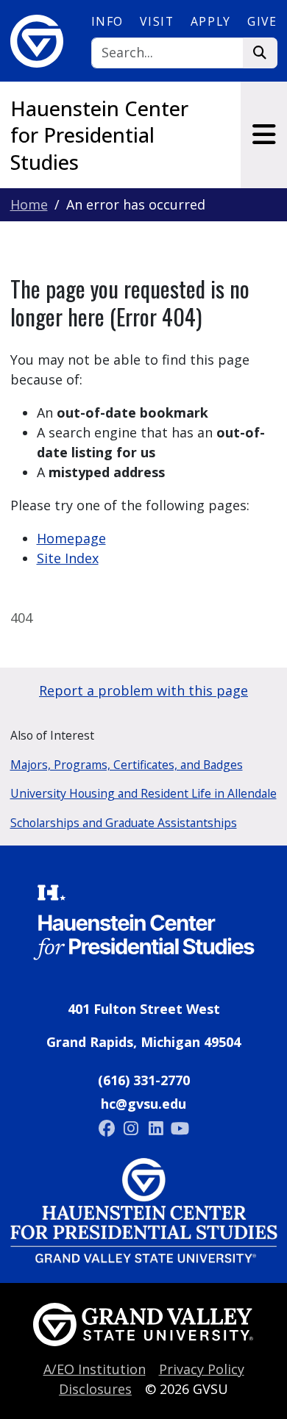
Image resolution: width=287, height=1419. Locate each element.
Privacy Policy (201, 1369)
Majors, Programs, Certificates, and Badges (126, 765)
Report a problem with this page (143, 690)
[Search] (260, 53)
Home (29, 204)
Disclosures (95, 1389)
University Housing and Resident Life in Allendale (143, 793)
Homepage (71, 538)
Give (262, 21)
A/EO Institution (94, 1369)
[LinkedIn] (158, 1128)
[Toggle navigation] (264, 135)
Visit (157, 21)
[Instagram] (133, 1128)
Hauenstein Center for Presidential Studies (99, 135)
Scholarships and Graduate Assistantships (123, 823)
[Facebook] (108, 1128)
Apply (211, 21)
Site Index (68, 558)
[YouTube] (180, 1128)
